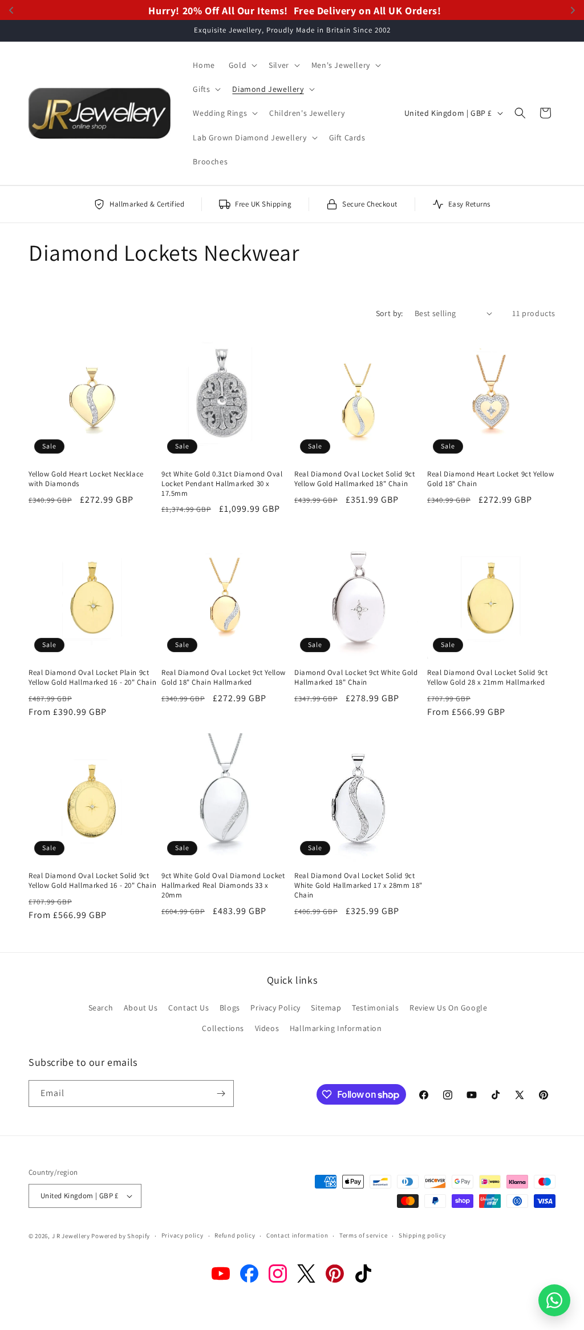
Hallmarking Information (336, 1028)
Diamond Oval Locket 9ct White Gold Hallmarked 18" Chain (355, 677)
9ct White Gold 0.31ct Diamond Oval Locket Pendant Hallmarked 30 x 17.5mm (221, 484)
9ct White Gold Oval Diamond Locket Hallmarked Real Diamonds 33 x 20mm (223, 885)
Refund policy (234, 1235)
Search (100, 1007)
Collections (223, 1028)
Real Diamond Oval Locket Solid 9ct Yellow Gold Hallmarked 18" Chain (354, 479)
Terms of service (363, 1235)
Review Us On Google (448, 1007)
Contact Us (188, 1007)
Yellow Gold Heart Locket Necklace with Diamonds (86, 479)
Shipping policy (422, 1235)
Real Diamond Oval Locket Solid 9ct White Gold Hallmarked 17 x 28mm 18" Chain (358, 885)
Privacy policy (182, 1235)
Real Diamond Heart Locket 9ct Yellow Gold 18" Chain (490, 479)
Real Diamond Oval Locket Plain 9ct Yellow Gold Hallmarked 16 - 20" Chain (92, 677)
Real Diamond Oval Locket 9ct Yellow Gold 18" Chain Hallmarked (223, 677)
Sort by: (389, 313)
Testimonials (375, 1007)
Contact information (297, 1235)
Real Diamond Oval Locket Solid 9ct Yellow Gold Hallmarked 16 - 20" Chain (92, 880)
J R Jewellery (71, 1236)
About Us (141, 1007)
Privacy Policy (275, 1007)
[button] (242, 65)
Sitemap (326, 1007)
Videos (267, 1028)
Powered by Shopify (120, 1236)
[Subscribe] (220, 1093)
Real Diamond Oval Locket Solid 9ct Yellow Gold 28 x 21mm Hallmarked (487, 677)
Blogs (230, 1007)
